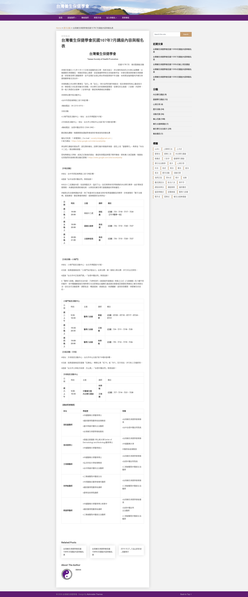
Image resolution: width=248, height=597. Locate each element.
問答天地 (97, 18)
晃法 (156, 173)
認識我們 (71, 18)
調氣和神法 (159, 187)
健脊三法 (167, 154)
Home (58, 28)
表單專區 (125, 18)
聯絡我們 (85, 18)
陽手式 (157, 197)
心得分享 (156, 104)
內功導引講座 (158, 95)
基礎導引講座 (158, 99)
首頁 (60, 18)
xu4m (157, 149)
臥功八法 (171, 182)
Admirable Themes (95, 594)
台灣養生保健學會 (72, 6)
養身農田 (156, 134)
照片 (177, 178)
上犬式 (179, 149)
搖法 (172, 168)
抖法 (156, 168)
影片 (171, 163)
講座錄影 (171, 187)
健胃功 (157, 154)
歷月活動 (67, 28)
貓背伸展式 (159, 192)
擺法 (179, 168)
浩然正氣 (158, 178)
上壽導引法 (167, 149)
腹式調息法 (159, 182)
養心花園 (156, 119)
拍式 (164, 168)
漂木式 (168, 178)
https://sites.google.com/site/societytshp (89, 141)
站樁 (185, 178)
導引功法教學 (160, 163)
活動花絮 (156, 114)
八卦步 (167, 159)
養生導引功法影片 (160, 129)
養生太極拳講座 (159, 124)
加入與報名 (110, 18)
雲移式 (167, 197)
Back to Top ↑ (186, 594)
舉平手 (181, 182)
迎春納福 (171, 192)
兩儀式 (157, 159)
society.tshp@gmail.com (101, 138)
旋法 (187, 168)
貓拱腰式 (182, 187)
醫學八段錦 (183, 192)
